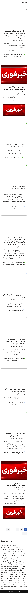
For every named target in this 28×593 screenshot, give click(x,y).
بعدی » (24, 533)
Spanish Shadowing (19, 549)
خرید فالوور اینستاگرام (7, 547)
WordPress (10, 591)
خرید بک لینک (22, 551)
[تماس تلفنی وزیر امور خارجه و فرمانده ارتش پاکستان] (14, 174)
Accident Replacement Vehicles (10, 586)
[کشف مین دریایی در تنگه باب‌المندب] (14, 132)
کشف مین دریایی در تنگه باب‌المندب (14, 144)
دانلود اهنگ (4, 549)
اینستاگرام (10, 549)
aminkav (22, 40)
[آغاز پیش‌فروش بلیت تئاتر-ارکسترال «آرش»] (14, 282)
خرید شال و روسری (6, 551)
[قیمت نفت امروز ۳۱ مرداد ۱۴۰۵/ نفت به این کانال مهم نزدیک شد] (14, 421)
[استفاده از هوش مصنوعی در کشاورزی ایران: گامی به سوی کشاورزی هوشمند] (14, 470)
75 (8, 529)
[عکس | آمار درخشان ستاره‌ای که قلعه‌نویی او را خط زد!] (14, 377)
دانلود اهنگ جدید (17, 547)
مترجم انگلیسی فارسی (10, 576)
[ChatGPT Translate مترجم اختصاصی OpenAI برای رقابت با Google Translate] (14, 327)
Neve (19, 591)
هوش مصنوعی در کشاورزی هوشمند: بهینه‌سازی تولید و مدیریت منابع (14, 89)
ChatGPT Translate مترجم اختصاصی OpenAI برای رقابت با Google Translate (15, 341)
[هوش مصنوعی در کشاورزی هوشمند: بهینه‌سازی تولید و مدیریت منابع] (14, 74)
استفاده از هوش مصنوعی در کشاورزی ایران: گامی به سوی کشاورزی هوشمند (16, 485)
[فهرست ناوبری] (2, 2)
